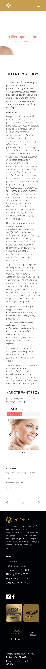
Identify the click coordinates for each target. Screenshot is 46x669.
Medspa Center (26, 661)
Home (15, 25)
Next (36, 434)
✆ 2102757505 (20, 656)
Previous (11, 434)
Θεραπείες (26, 25)
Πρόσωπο (19, 482)
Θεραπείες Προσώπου (21, 28)
